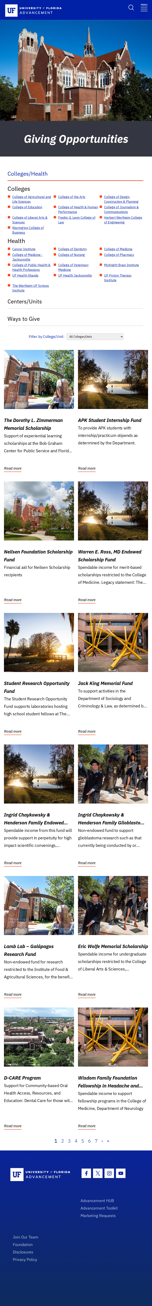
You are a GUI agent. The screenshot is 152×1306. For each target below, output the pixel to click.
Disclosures (23, 1252)
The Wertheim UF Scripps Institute (30, 288)
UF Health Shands (25, 275)
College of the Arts (71, 197)
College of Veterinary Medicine (73, 267)
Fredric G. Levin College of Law (76, 220)
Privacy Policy (25, 1259)
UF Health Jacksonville (75, 275)
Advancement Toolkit (99, 1208)
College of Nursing (71, 255)
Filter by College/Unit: (47, 336)
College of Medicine (118, 249)
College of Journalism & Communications (121, 209)
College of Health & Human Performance (78, 209)
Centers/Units (25, 301)
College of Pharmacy (119, 255)
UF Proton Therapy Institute (118, 277)
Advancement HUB (97, 1200)
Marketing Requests (98, 1215)
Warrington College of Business (28, 230)
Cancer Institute (23, 249)
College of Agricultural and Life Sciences (31, 199)
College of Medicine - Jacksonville (27, 257)
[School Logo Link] (41, 1175)
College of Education (27, 207)
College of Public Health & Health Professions (31, 267)
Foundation (23, 1244)
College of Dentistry (72, 249)
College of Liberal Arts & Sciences (30, 220)
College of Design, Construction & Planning (121, 199)
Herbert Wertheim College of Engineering (123, 220)
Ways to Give (24, 318)
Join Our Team (25, 1237)
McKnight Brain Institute (121, 265)
